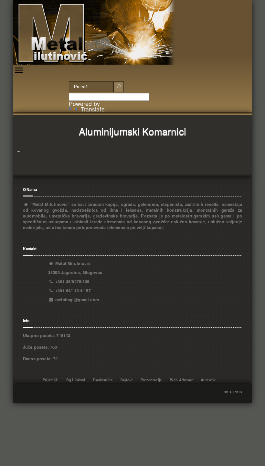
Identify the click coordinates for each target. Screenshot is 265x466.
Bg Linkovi (75, 379)
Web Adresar (181, 379)
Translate (93, 109)
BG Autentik (233, 392)
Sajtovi (126, 379)
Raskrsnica (102, 379)
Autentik (208, 379)
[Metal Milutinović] (94, 32)
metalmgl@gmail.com (77, 299)
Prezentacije (151, 379)
